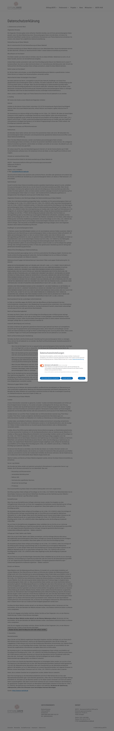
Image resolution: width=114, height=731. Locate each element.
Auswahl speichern (66, 378)
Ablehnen (81, 378)
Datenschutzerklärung (78, 359)
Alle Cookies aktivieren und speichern (50, 378)
